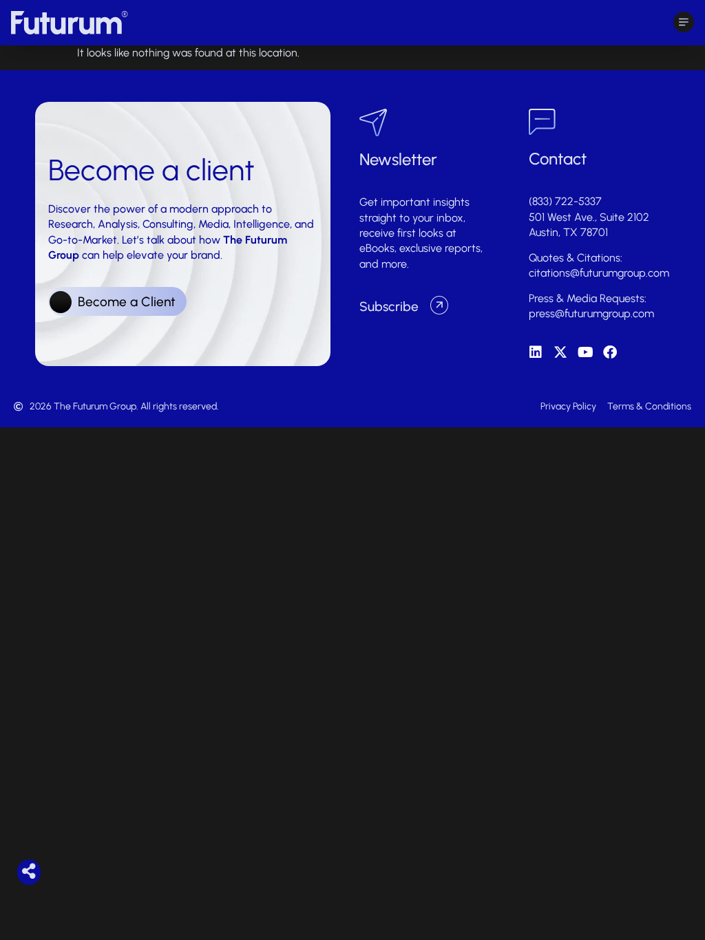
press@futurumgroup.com (591, 313)
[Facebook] (610, 352)
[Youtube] (585, 352)
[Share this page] (28, 871)
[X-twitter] (560, 352)
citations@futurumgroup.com (599, 272)
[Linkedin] (536, 352)
